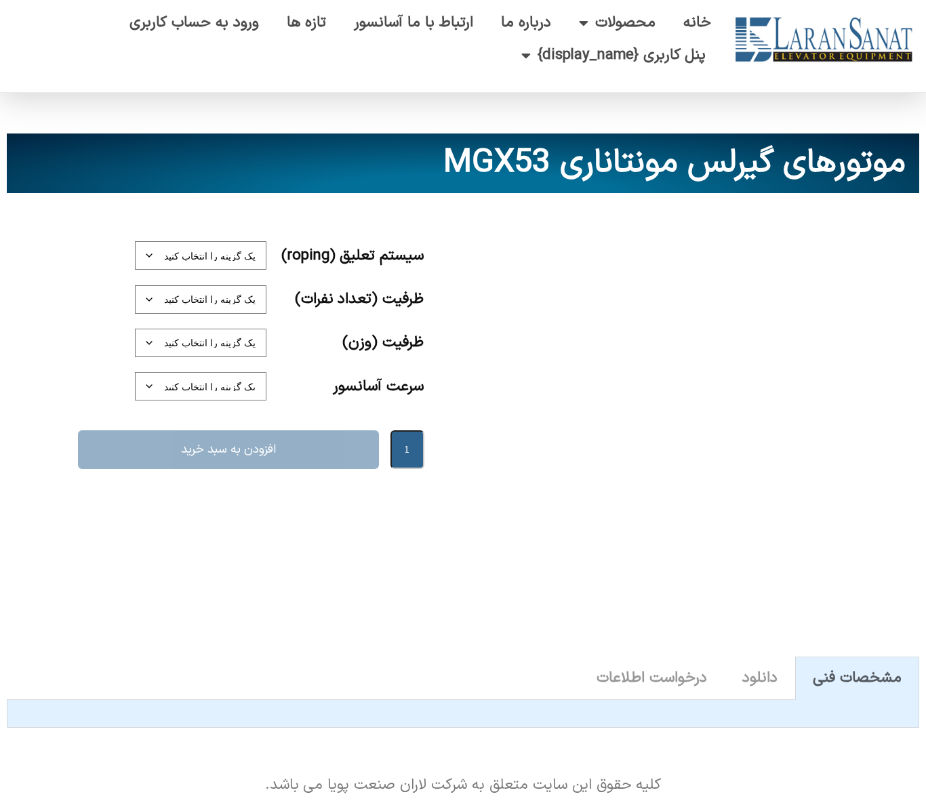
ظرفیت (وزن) (383, 342)
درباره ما (526, 23)
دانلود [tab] (760, 678)
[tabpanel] (463, 714)
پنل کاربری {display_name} (622, 55)
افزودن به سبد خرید (228, 449)
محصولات (625, 23)
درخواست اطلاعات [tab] (652, 678)
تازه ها (307, 23)
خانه (697, 23)
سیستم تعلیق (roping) (352, 256)
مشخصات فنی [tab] (857, 678)
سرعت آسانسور (378, 386)
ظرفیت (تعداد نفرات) (359, 299)
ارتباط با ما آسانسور (413, 23)
